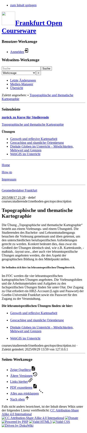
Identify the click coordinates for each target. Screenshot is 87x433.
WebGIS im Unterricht (25, 154)
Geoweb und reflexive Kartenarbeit (33, 139)
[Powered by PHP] (15, 421)
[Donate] (71, 418)
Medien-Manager (21, 84)
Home (6, 165)
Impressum (9, 179)
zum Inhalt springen (23, 5)
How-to (7, 172)
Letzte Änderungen (23, 80)
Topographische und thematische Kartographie (33, 124)
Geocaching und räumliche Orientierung (37, 142)
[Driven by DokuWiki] (17, 425)
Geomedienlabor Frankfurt (19, 190)
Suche (46, 68)
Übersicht (16, 88)
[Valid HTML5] (40, 421)
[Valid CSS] (61, 421)
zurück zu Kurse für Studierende (25, 117)
